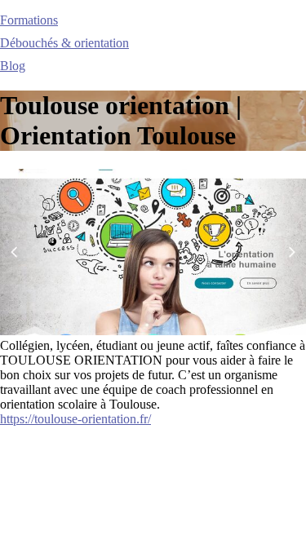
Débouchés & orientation (64, 43)
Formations (29, 20)
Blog (12, 66)
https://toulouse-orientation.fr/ (75, 419)
